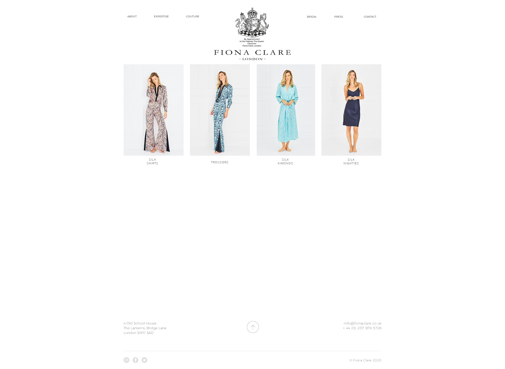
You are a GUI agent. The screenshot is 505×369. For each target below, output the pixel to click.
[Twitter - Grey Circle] (144, 360)
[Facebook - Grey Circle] (135, 360)
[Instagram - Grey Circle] (126, 360)
